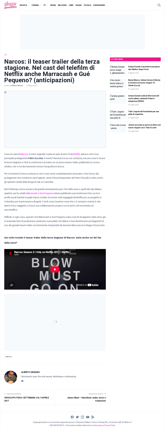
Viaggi (78, 5)
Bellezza (62, 5)
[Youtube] (87, 417)
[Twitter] (77, 417)
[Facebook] (72, 417)
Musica (23, 5)
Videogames (99, 5)
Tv (44, 5)
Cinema (35, 5)
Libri (71, 5)
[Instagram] (82, 417)
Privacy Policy (109, 425)
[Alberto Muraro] (10, 377)
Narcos (24, 154)
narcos (8, 357)
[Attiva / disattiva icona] (159, 5)
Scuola (87, 5)
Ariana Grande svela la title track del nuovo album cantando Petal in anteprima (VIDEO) (143, 98)
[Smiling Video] (92, 417)
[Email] (22, 381)
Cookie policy (97, 425)
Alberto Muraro (17, 85)
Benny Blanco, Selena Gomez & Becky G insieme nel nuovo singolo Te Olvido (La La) (144, 82)
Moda (53, 5)
